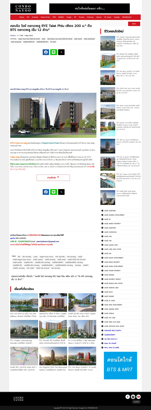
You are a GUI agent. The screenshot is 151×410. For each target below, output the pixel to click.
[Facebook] (127, 397)
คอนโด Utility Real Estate (112, 322)
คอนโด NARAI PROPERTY (112, 262)
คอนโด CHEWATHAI (110, 232)
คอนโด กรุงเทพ (78, 39)
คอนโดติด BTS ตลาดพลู (42, 262)
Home (22, 17)
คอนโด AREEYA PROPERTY (112, 223)
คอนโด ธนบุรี (62, 259)
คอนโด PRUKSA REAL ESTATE (113, 283)
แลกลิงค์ (136, 402)
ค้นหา (134, 24)
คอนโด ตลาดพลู (50, 259)
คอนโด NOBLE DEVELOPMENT (113, 266)
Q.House (90, 17)
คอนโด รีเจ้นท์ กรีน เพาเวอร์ (76, 259)
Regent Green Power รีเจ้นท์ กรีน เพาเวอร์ (29, 39)
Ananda (35, 17)
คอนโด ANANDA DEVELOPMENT (114, 215)
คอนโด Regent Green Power (22, 259)
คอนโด (43, 39)
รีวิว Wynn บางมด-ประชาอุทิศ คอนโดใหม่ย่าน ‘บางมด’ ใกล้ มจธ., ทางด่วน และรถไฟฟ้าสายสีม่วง (128, 107)
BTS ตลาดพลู (27, 257)
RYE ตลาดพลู (71, 257)
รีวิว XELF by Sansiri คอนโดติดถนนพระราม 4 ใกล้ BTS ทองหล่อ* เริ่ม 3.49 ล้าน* (129, 142)
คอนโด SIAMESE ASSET (111, 309)
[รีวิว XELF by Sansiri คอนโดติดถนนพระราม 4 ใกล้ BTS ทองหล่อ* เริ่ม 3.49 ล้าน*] (107, 146)
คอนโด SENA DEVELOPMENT (113, 305)
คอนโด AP (107, 219)
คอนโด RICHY (108, 292)
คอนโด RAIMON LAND (111, 288)
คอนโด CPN (107, 241)
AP (28, 17)
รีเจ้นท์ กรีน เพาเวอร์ (42, 268)
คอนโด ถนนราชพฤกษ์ (89, 39)
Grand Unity (45, 17)
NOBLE (61, 17)
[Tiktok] (133, 397)
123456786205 (24, 241)
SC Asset (107, 17)
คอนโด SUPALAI (109, 313)
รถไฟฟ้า (85, 265)
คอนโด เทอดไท (17, 262)
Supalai (116, 17)
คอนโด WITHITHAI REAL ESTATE (114, 326)
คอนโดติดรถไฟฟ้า (57, 262)
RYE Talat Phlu (60, 257)
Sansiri (98, 17)
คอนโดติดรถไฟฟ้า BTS (28, 42)
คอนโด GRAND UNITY (111, 245)
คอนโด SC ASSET (109, 300)
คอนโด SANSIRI (109, 296)
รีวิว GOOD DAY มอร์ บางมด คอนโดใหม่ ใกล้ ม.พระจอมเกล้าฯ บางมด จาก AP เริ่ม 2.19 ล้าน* (128, 90)
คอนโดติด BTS (28, 262)
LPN (54, 17)
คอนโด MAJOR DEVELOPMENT (113, 258)
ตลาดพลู (78, 265)
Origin (69, 17)
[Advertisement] (26, 215)
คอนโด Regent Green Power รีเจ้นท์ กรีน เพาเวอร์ (59, 39)
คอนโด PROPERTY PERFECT (112, 279)
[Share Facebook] (46, 52)
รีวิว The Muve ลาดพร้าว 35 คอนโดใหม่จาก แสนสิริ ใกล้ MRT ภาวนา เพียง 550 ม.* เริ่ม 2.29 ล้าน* (128, 73)
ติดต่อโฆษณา (126, 17)
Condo (35, 257)
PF (75, 17)
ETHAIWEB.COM (92, 408)
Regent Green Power (46, 257)
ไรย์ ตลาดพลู (56, 268)
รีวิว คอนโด (53, 42)
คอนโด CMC (108, 236)
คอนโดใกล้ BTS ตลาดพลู (31, 265)
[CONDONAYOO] (23, 8)
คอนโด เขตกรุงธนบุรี (16, 42)
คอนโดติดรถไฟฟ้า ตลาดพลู (74, 262)
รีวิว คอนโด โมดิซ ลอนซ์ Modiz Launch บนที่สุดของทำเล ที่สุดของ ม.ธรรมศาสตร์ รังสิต (127, 193)
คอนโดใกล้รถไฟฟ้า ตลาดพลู (64, 265)
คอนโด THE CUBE (109, 318)
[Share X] (61, 52)
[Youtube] (138, 397)
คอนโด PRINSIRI (109, 275)
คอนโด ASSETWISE (110, 211)
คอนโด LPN (107, 253)
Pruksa (81, 17)
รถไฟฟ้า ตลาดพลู (18, 268)
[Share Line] (53, 52)
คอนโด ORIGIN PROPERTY (112, 270)
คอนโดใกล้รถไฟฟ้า (47, 265)
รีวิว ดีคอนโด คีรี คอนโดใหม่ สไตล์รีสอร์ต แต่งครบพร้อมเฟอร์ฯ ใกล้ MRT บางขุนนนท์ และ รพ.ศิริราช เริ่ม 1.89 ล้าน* (128, 57)
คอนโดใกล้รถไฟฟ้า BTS (42, 42)
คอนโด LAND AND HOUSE (112, 249)
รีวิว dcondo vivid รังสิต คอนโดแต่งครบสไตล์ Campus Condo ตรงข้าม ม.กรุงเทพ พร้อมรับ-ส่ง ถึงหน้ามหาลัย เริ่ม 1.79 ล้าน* (128, 126)
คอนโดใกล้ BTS (17, 265)
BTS (19, 257)
